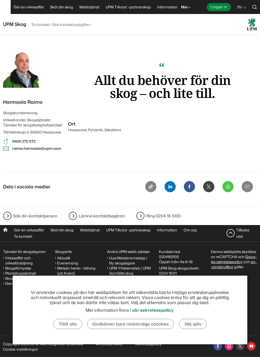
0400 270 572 (24, 141)
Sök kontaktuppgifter (71, 24)
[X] (208, 186)
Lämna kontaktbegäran (102, 216)
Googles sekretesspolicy (234, 259)
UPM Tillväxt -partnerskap (128, 230)
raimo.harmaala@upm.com (36, 148)
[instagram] (229, 346)
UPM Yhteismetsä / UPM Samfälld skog (130, 270)
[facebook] (218, 346)
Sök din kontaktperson (35, 216)
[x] (240, 346)
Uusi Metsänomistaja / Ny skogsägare (128, 260)
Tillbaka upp (243, 233)
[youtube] (251, 346)
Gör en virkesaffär (29, 230)
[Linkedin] (170, 186)
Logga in (218, 6)
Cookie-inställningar (20, 349)
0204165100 (169, 256)
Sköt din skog (62, 230)
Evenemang (67, 263)
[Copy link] (150, 186)
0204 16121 (168, 273)
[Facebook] (189, 186)
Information (167, 230)
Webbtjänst (90, 230)
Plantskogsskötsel (20, 273)
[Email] (247, 186)
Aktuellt (63, 258)
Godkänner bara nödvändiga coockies (130, 324)
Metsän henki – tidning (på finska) (76, 270)
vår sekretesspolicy (152, 310)
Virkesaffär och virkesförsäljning (19, 260)
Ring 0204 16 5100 (163, 216)
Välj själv (193, 324)
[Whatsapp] (228, 186)
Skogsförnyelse (18, 268)
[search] (254, 7)
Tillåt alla (68, 324)
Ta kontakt (40, 24)
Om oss (190, 230)
